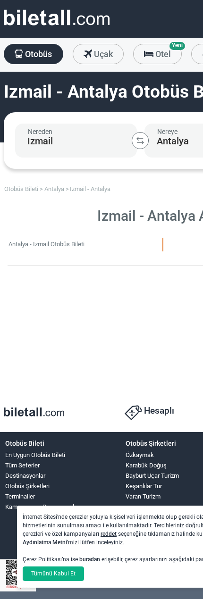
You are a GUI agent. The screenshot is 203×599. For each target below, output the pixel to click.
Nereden (40, 131)
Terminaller (20, 496)
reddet (109, 534)
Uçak (102, 54)
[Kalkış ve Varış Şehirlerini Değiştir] (140, 140)
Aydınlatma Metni (45, 542)
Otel (167, 51)
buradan (89, 559)
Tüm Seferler (22, 465)
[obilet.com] (57, 26)
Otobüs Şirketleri (27, 486)
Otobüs (37, 54)
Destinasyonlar (25, 475)
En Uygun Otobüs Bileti (35, 454)
